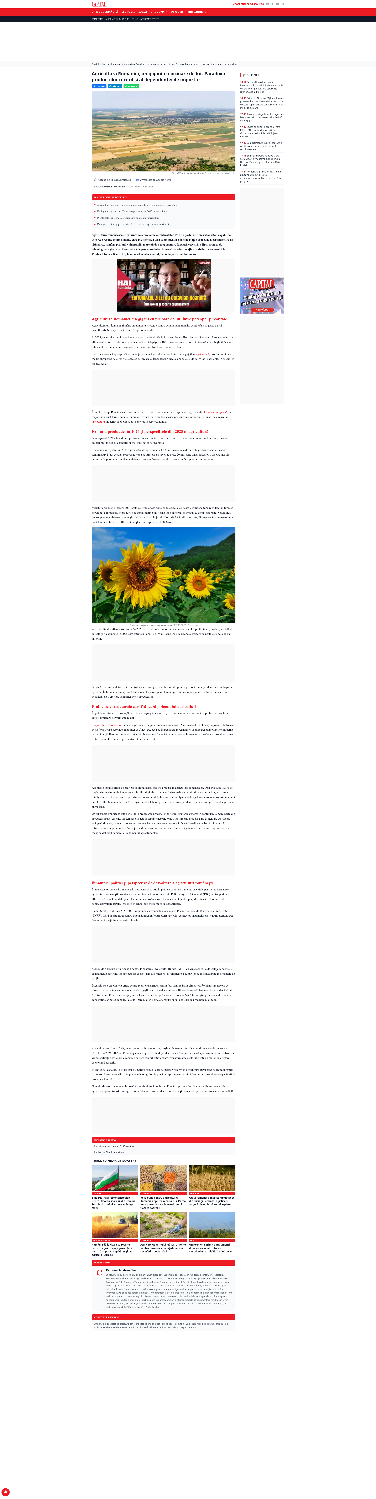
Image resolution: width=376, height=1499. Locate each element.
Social (143, 11)
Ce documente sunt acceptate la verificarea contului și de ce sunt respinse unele (261, 146)
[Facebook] (272, 4)
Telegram (116, 86)
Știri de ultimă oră (105, 11)
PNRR (122, 1146)
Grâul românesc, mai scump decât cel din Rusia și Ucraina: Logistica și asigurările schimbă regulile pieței (212, 1201)
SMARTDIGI (97, 19)
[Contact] (267, 4)
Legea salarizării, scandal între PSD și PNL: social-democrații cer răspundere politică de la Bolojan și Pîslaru (260, 131)
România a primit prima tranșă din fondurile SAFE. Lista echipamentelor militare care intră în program (260, 176)
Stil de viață (159, 11)
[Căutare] (283, 4)
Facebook (100, 86)
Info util (177, 11)
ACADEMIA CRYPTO (149, 19)
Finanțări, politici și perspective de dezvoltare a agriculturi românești (133, 224)
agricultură (202, 354)
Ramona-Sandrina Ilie (114, 186)
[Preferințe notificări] (5, 1492)
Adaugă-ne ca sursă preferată (114, 179)
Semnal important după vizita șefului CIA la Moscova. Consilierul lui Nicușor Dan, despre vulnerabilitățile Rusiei (260, 160)
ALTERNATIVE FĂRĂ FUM (117, 19)
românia (130, 1146)
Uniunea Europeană (215, 412)
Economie (128, 11)
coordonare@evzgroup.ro (248, 4)
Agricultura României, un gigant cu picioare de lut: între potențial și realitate (137, 205)
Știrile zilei (251, 75)
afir (104, 1146)
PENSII (134, 19)
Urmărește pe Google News (155, 179)
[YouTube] (277, 4)
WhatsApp (132, 86)
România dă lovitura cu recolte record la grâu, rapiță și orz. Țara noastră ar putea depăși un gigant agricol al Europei (113, 1250)
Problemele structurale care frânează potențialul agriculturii (128, 217)
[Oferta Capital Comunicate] (262, 296)
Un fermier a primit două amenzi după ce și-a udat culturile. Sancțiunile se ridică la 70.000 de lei (210, 1248)
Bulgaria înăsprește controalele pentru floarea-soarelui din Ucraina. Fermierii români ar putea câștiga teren (114, 1203)
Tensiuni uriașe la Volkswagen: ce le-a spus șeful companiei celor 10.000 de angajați (262, 117)
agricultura (98, 421)
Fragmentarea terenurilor (107, 725)
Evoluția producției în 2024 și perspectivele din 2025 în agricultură (132, 211)
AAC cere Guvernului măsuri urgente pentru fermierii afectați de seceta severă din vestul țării (163, 1248)
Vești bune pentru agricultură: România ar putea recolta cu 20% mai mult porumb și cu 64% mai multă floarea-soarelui (163, 1203)
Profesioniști (196, 11)
